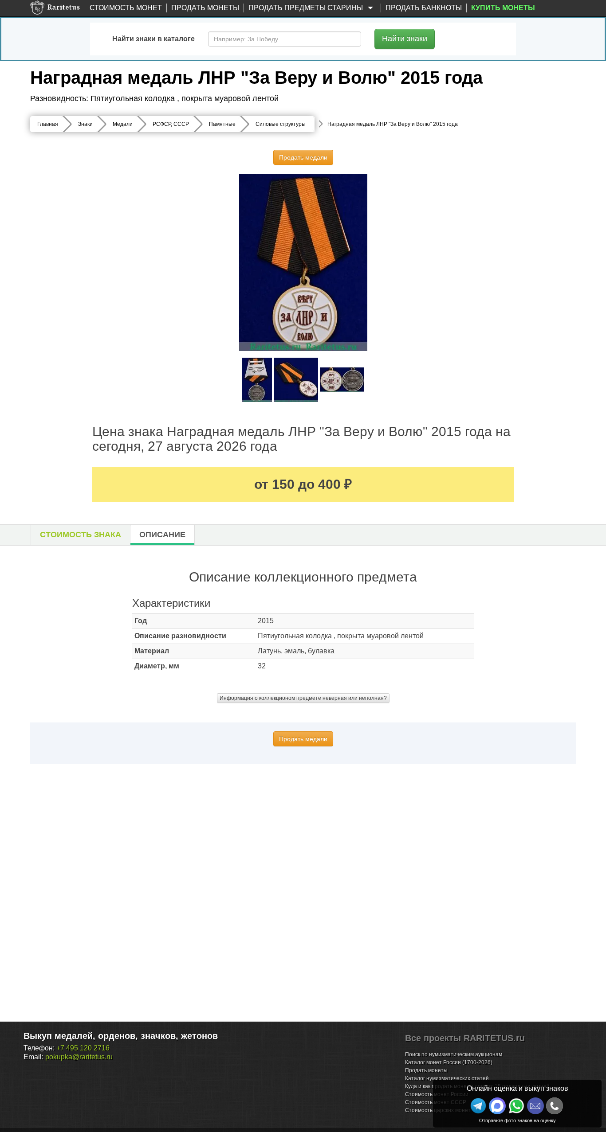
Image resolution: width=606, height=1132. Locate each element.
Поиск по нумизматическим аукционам (453, 1054)
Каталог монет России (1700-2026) (448, 1062)
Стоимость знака (80, 534)
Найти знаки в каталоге (153, 39)
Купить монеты (503, 8)
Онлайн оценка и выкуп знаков (517, 1088)
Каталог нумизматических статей (447, 1078)
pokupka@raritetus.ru (79, 1057)
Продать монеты (205, 8)
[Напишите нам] (497, 1105)
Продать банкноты (424, 8)
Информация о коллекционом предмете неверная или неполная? (303, 698)
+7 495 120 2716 (83, 1048)
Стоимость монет (126, 8)
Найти (404, 38)
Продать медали (303, 157)
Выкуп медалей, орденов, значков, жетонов (121, 1036)
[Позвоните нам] (554, 1105)
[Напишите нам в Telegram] (478, 1105)
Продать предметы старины (306, 8)
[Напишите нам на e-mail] (535, 1105)
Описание (162, 534)
